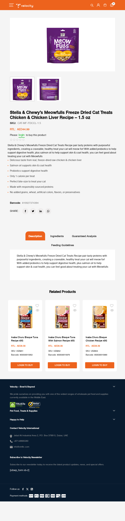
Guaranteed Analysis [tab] (84, 236)
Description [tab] (35, 236)
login (22, 135)
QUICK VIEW (37, 310)
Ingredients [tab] (57, 236)
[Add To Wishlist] (37, 305)
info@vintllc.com (21, 447)
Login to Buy (25, 365)
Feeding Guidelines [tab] (62, 245)
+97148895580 (21, 441)
